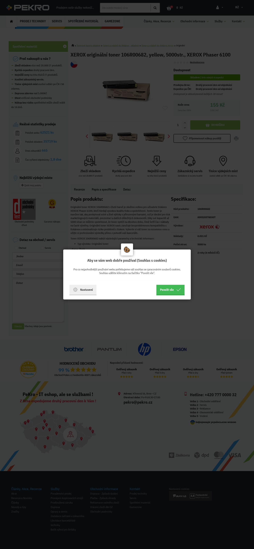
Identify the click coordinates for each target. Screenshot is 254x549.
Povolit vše (167, 290)
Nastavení (86, 290)
